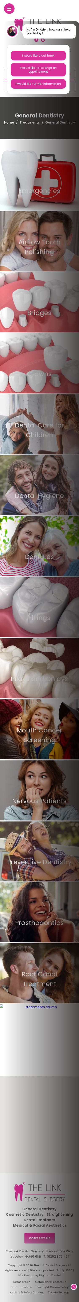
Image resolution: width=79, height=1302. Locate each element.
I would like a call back (38, 55)
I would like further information (38, 84)
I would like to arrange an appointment (38, 70)
